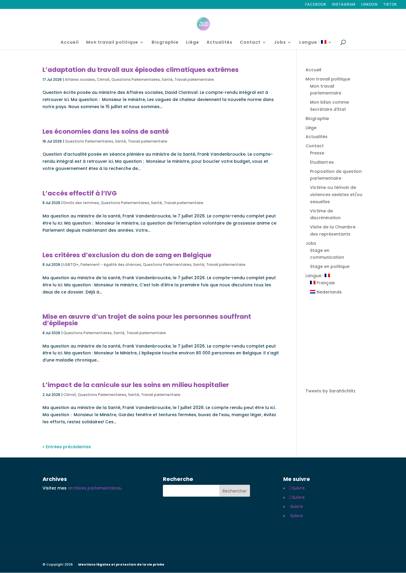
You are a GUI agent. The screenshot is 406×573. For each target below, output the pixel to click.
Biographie (165, 42)
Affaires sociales (80, 79)
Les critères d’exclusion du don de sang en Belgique (127, 255)
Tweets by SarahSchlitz (330, 391)
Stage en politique (330, 266)
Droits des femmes (81, 202)
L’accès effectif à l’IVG (80, 193)
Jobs (280, 42)
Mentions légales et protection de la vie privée (121, 564)
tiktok (390, 5)
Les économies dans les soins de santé (106, 131)
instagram (343, 5)
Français (325, 283)
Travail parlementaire (194, 79)
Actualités (219, 42)
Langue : (310, 42)
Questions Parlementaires (135, 79)
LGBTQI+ (71, 264)
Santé (167, 79)
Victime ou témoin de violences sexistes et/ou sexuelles (336, 194)
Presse (317, 153)
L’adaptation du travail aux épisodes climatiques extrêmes (141, 69)
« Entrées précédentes (67, 447)
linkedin (369, 5)
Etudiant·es (322, 162)
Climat (103, 79)
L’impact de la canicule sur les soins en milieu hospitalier (136, 384)
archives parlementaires (94, 488)
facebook (315, 5)
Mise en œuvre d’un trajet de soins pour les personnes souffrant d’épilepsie (147, 320)
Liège (192, 42)
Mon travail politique (112, 42)
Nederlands (328, 292)
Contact (250, 42)
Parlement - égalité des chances (111, 264)
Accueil (70, 42)
